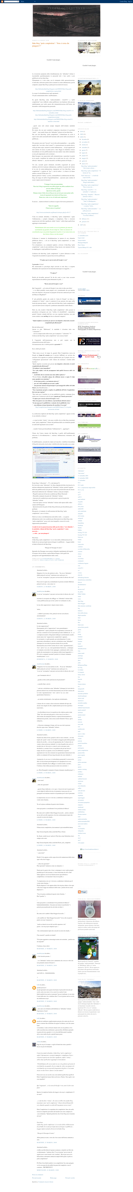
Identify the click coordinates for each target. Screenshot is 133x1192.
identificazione (82, 648)
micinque (80, 705)
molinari (80, 712)
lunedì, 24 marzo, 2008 (46, 730)
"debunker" (81, 471)
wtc (79, 836)
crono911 (80, 568)
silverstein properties (84, 802)
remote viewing (82, 769)
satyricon (80, 781)
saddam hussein (82, 779)
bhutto (80, 528)
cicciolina (81, 558)
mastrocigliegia (82, 696)
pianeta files (81, 753)
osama (79, 738)
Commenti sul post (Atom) (45, 1182)
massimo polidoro (83, 693)
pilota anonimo (82, 762)
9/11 (79, 483)
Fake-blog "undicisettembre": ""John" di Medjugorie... (89, 200)
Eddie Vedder (82, 594)
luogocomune (82, 240)
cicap (79, 556)
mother (80, 719)
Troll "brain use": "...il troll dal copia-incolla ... (89, 177)
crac (79, 565)
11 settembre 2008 (83, 478)
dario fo (80, 575)
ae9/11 (80, 497)
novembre (85, 142)
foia (79, 622)
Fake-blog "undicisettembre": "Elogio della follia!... (89, 181)
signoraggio (81, 798)
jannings (80, 656)
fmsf (79, 618)
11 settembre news (83, 235)
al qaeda (80, 502)
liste (79, 682)
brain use (80, 537)
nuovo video (81, 734)
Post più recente (36, 1178)
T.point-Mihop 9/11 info (85, 247)
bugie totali (81, 238)
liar (79, 677)
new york (80, 724)
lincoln (80, 679)
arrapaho (80, 513)
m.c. (79, 686)
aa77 (79, 494)
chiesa (79, 554)
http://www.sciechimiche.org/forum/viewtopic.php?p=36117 (54, 212)
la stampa (80, 670)
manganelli (81, 689)
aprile (83, 161)
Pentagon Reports (83, 242)
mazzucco (81, 701)
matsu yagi (81, 698)
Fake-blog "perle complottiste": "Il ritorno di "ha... (91, 172)
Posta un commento (37, 1175)
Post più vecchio (70, 1178)
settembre (84, 147)
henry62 (80, 646)
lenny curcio (81, 674)
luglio (84, 153)
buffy (38, 985)
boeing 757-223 (82, 532)
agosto (84, 150)
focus (79, 620)
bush (79, 542)
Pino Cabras (81, 245)
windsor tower (82, 833)
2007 (81, 225)
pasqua (80, 745)
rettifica (80, 772)
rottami (80, 776)
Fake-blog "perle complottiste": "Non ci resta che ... (90, 186)
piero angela (81, 755)
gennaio (84, 221)
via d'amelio (81, 828)
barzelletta (81, 523)
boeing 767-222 (82, 535)
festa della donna (82, 613)
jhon (79, 660)
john (79, 663)
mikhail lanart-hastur (84, 708)
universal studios (82, 824)
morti (79, 717)
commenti (81, 561)
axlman (39, 1042)
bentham (80, 525)
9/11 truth (81, 485)
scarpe (79, 783)
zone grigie (81, 843)
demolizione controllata (84, 580)
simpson (80, 805)
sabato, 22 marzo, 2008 (46, 587)
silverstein (81, 800)
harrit (79, 644)
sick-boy (80, 793)
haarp (79, 634)
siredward (80, 807)
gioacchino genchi (83, 627)
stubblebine (81, 812)
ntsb (79, 731)
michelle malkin (82, 703)
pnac (79, 764)
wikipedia (81, 831)
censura (80, 551)
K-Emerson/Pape (82, 665)
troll (79, 817)
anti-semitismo (82, 511)
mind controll (82, 710)
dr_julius (80, 592)
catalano (80, 547)
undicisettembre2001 (84, 821)
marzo (84, 164)
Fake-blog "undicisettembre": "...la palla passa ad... (91, 210)
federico (80, 611)
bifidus (80, 530)
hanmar (80, 641)
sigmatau (80, 795)
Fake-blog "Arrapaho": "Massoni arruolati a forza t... (90, 195)
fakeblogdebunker (66, 8)
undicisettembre (82, 819)
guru (79, 632)
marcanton (81, 691)
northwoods (81, 729)
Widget (84, 290)
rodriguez (80, 774)
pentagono (81, 748)
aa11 (79, 492)
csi (78, 570)
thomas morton (82, 814)
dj (78, 587)
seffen (79, 788)
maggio (84, 158)
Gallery (88, 290)
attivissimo (81, 516)
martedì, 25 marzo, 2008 (47, 949)
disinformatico (82, 584)
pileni (79, 760)
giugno (84, 155)
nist (79, 727)
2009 (81, 134)
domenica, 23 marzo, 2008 (47, 659)
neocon (80, 722)
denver (80, 582)
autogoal (80, 518)
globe (79, 630)
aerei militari (81, 499)
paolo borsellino (82, 743)
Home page (53, 1178)
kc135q (80, 667)
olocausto (80, 736)
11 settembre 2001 (83, 476)
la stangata (81, 672)
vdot (79, 826)
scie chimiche (59, 560)
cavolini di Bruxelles (84, 549)
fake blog (80, 601)
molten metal (81, 715)
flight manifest (82, 615)
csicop (80, 573)
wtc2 (79, 838)
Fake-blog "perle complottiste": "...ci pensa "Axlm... (90, 205)
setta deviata (81, 791)
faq (79, 608)
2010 (81, 131)
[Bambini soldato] (89, 849)
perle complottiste (47, 560)
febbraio (84, 219)
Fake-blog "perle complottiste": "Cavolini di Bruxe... (90, 214)
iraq (79, 651)
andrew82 (80, 509)
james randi (81, 653)
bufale (79, 539)
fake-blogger (81, 603)
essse (79, 599)
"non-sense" (81, 473)
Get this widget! (82, 288)
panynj (80, 741)
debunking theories (83, 577)
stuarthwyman (41, 591)
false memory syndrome (84, 606)
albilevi (80, 504)
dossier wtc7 (81, 589)
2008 (81, 137)
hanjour (80, 639)
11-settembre (81, 480)
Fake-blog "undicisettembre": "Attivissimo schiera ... (89, 167)
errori (79, 596)
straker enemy (82, 809)
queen (79, 767)
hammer (80, 637)
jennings (80, 658)
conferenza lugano (83, 563)
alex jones (81, 506)
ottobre (84, 145)
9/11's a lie (81, 490)
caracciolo (81, 544)
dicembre (84, 139)
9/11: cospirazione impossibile (86, 487)
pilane (79, 757)
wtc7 (79, 840)
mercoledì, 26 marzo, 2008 (48, 1170)
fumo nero (81, 625)
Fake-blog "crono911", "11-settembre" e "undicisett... (89, 191)
